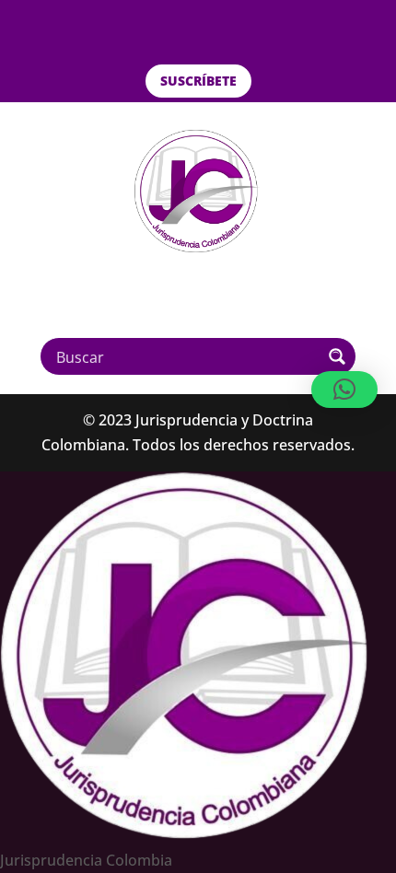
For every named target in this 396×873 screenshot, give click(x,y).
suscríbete (198, 80)
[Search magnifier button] (337, 356)
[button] (344, 389)
